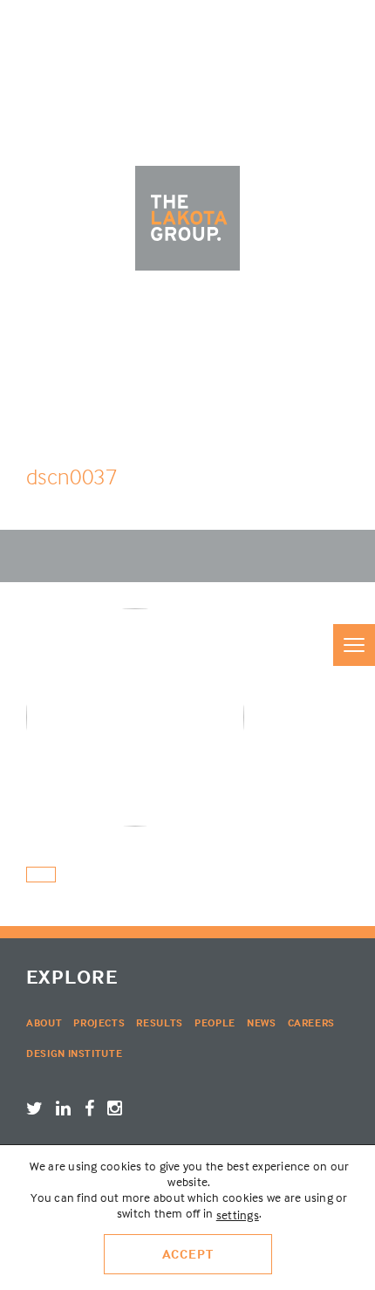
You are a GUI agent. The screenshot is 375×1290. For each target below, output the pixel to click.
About (44, 1022)
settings (237, 1214)
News (261, 1022)
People (214, 1022)
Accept (188, 1253)
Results (159, 1022)
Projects (99, 1022)
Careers (312, 1022)
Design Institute (74, 1053)
